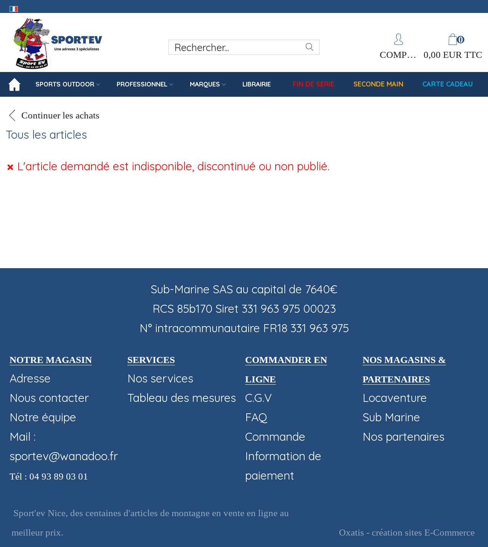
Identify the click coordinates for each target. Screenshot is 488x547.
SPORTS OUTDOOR (64, 84)
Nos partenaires (404, 436)
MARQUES (205, 84)
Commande (275, 436)
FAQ (256, 417)
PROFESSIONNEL (142, 84)
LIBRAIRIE (256, 84)
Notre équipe (43, 417)
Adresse (30, 378)
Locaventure (395, 397)
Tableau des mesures (181, 397)
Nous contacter (49, 397)
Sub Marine (391, 417)
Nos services (160, 378)
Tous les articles (46, 134)
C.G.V (258, 397)
